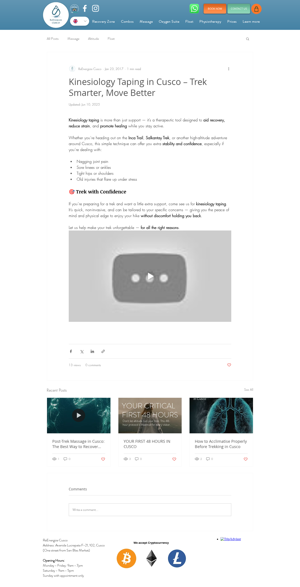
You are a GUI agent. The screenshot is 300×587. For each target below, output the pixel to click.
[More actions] (228, 68)
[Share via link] (103, 351)
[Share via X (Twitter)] (82, 351)
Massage (73, 38)
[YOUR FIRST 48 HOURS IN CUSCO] (150, 415)
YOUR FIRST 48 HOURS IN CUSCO (147, 444)
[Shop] (256, 9)
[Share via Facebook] (71, 351)
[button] (251, 21)
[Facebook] (84, 8)
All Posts (53, 38)
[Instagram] (95, 8)
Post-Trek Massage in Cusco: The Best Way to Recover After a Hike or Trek (78, 444)
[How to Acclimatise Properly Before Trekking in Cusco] (221, 415)
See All (248, 389)
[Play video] (150, 276)
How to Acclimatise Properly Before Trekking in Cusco (221, 444)
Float (111, 38)
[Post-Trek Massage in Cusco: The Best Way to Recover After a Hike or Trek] (78, 415)
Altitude (93, 38)
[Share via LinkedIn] (92, 351)
